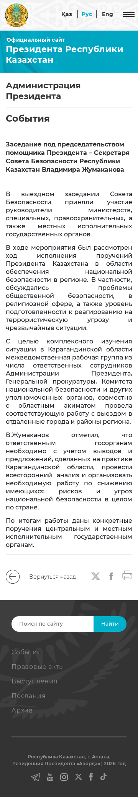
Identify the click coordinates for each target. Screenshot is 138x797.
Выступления (35, 681)
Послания (29, 695)
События (26, 652)
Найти (110, 623)
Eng (107, 14)
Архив (22, 710)
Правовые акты (38, 666)
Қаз (66, 14)
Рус (87, 14)
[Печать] (127, 574)
